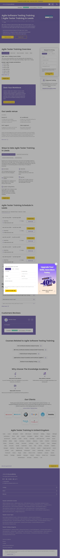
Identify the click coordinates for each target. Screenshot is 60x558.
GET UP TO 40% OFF (10, 290)
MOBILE (6, 276)
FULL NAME (7, 271)
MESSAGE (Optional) (8, 281)
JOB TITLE (23, 276)
